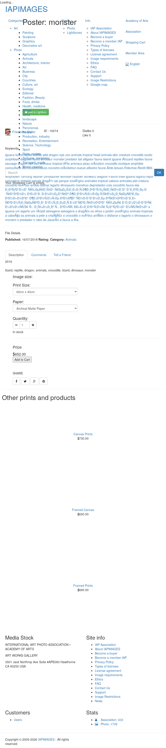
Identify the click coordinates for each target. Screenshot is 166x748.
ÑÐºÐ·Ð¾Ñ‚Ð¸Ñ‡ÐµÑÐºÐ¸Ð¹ (24, 202)
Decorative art (32, 45)
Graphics (28, 41)
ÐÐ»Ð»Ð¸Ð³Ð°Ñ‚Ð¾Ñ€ (89, 207)
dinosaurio (68, 185)
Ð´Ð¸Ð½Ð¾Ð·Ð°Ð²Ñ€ (137, 202)
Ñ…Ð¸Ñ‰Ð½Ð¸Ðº (41, 207)
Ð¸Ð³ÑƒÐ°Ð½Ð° (16, 189)
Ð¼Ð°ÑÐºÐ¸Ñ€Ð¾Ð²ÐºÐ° (87, 202)
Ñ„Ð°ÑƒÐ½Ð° (115, 207)
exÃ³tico (23, 185)
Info (87, 20)
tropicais (147, 211)
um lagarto (22, 211)
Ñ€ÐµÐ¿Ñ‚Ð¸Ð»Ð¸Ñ (68, 189)
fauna (130, 185)
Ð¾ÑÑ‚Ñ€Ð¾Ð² (136, 207)
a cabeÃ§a (12, 215)
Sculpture (28, 37)
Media (66, 20)
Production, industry (36, 136)
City (25, 76)
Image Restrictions (103, 80)
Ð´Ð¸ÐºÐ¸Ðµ (135, 189)
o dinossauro (141, 215)
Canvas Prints (83, 434)
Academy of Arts (137, 20)
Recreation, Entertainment (40, 141)
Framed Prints (83, 585)
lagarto (55, 185)
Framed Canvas (83, 510)
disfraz (44, 185)
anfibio (34, 185)
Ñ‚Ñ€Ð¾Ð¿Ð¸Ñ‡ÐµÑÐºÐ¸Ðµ (119, 194)
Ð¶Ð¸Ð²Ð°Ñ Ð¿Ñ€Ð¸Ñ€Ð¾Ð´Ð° (104, 189)
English (134, 64)
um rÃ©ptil (38, 211)
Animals (27, 58)
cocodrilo (11, 185)
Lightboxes (74, 32)
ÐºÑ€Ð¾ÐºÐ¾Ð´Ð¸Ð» (121, 198)
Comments (38, 255)
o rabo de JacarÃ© (46, 220)
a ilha (74, 220)
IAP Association (101, 28)
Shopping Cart (135, 42)
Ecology (27, 89)
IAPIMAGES (26, 8)
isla (137, 185)
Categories (15, 20)
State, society (31, 154)
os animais (28, 215)
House (26, 110)
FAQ (94, 67)
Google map (99, 84)
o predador (24, 220)
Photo (18, 50)
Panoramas (30, 128)
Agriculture (29, 54)
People (27, 132)
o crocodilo (70, 215)
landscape (29, 119)
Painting (28, 32)
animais (135, 211)
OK (159, 172)
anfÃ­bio (98, 215)
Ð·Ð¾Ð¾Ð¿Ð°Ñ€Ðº (55, 194)
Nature (27, 123)
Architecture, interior (36, 63)
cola (109, 185)
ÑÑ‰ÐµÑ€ (113, 202)
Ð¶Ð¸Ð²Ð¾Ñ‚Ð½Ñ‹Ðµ (84, 194)
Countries (29, 80)
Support (96, 76)
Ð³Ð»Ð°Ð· (34, 194)
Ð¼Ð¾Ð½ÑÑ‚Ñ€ (16, 207)
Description (16, 255)
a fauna (65, 220)
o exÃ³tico (86, 215)
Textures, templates (35, 158)
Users (18, 719)
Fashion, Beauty (33, 97)
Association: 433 (110, 719)
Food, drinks (31, 102)
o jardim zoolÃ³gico (116, 211)
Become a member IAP (106, 41)
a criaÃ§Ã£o (54, 215)
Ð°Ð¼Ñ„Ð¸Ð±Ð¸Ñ (57, 202)
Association (133, 31)
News (98, 701)
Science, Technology (36, 145)
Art (16, 28)
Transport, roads (33, 162)
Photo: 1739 (107, 724)
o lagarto (125, 215)
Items (26, 115)
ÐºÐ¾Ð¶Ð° (67, 198)
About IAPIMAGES (103, 32)
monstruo (82, 185)
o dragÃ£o (82, 211)
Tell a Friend (62, 255)
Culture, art (30, 84)
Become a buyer (102, 37)
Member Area (135, 53)
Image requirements (104, 58)
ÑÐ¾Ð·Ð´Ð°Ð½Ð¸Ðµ (90, 198)
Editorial (28, 93)
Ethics (95, 63)
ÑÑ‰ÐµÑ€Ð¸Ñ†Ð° (41, 189)
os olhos (96, 211)
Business (28, 71)
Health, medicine (33, 106)
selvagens (53, 211)
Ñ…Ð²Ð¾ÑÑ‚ (64, 207)
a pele (40, 215)
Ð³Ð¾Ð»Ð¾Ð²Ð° (17, 198)
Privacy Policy (100, 45)
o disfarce (111, 215)
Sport (26, 149)
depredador (97, 185)
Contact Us (98, 71)
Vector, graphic (32, 166)
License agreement (104, 54)
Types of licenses (102, 50)
